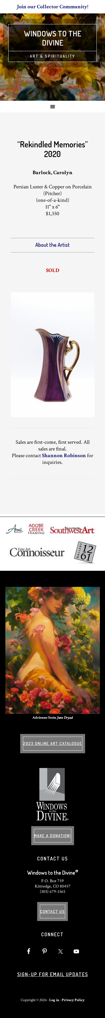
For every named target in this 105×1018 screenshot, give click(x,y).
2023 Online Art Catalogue (52, 743)
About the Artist (52, 244)
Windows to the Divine (52, 38)
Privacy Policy (73, 1000)
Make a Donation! (52, 835)
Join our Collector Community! (52, 6)
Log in (54, 1000)
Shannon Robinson (64, 455)
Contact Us (52, 911)
